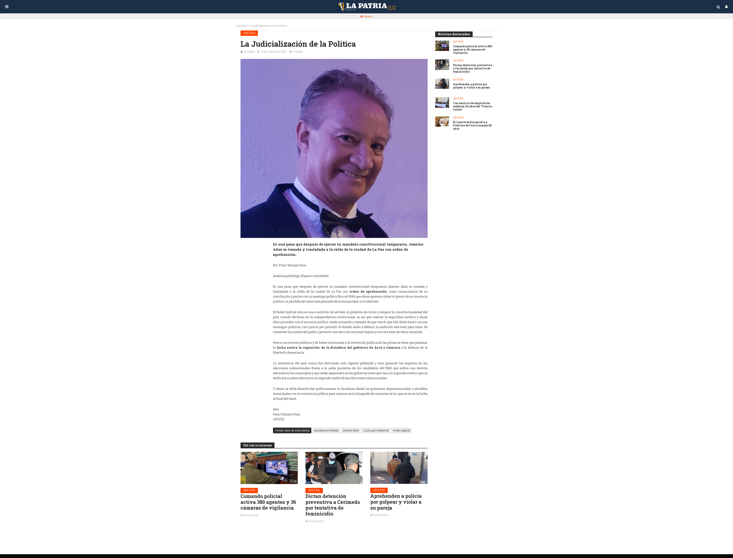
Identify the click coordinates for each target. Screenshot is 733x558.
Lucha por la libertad (376, 430)
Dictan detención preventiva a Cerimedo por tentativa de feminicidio (332, 505)
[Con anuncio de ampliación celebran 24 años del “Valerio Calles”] (442, 102)
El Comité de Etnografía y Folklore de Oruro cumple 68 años (472, 125)
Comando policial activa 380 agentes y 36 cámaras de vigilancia (268, 502)
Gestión (249, 33)
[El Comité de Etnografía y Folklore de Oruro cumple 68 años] (442, 121)
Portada (242, 25)
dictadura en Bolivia (326, 430)
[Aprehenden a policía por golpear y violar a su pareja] (399, 468)
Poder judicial (401, 430)
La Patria (248, 51)
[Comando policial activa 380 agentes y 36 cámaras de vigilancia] (269, 468)
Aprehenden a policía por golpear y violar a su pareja (396, 502)
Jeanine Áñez (351, 430)
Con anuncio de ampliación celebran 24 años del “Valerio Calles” (472, 106)
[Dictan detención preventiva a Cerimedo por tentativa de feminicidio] (334, 468)
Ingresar (367, 16)
